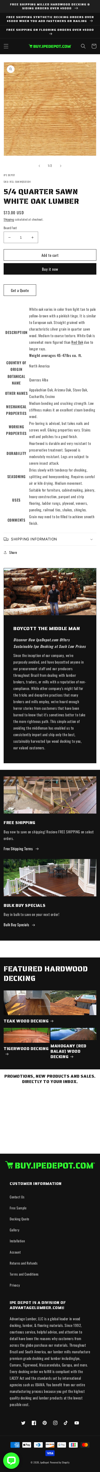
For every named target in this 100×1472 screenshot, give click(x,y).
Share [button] (13, 552)
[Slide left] (39, 166)
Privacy (15, 1285)
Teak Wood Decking (26, 1021)
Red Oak (77, 342)
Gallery (14, 1229)
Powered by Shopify (60, 1462)
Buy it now (50, 269)
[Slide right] (60, 166)
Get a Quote (20, 290)
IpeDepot (44, 1462)
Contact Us (17, 1196)
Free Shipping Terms (18, 848)
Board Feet (10, 228)
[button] (6, 46)
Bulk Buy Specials (16, 924)
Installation (17, 1240)
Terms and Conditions (24, 1274)
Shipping (9, 219)
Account (15, 1252)
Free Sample (18, 1207)
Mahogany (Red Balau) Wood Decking (68, 1051)
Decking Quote (19, 1218)
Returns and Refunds (23, 1263)
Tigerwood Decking (26, 1049)
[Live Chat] (11, 1460)
